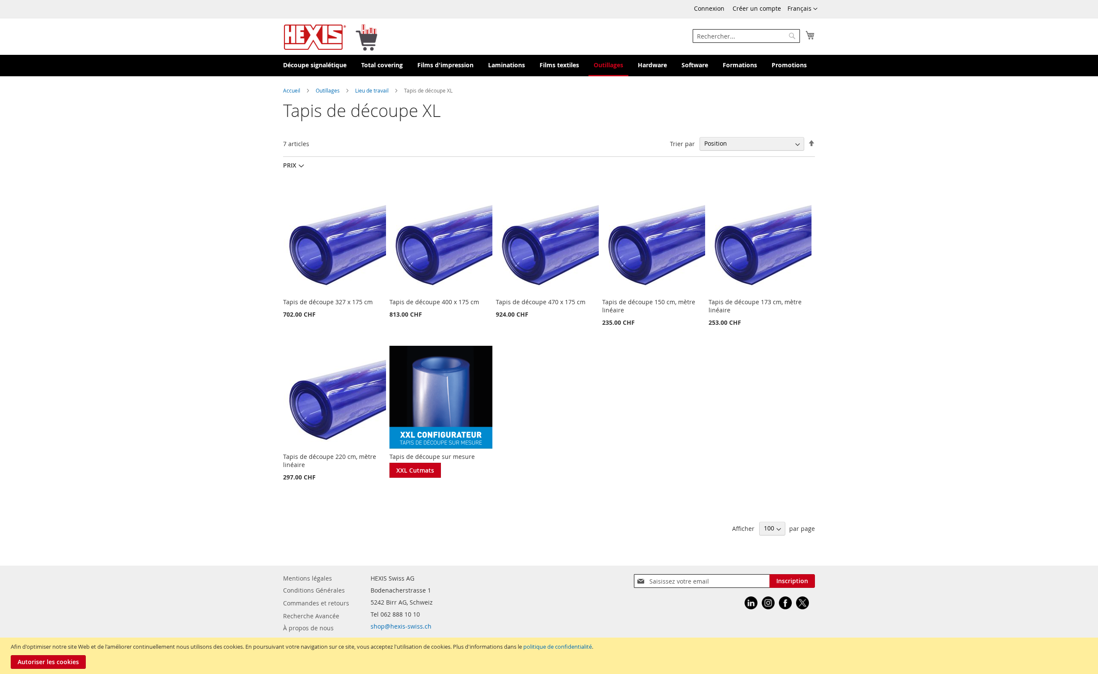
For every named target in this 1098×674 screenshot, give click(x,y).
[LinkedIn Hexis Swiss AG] (751, 603)
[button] (802, 9)
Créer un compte (757, 8)
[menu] (549, 65)
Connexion (709, 8)
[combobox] (746, 36)
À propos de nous (308, 628)
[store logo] (330, 37)
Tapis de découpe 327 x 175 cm (328, 302)
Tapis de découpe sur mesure (432, 456)
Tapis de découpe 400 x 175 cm (434, 302)
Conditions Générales (314, 590)
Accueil (292, 90)
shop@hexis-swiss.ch (401, 626)
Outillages (328, 90)
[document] (550, 656)
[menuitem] (315, 65)
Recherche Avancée (311, 616)
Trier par (682, 143)
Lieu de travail (372, 90)
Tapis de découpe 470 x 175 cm (540, 302)
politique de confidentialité (557, 646)
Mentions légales (307, 578)
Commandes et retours (316, 603)
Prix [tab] (289, 165)
